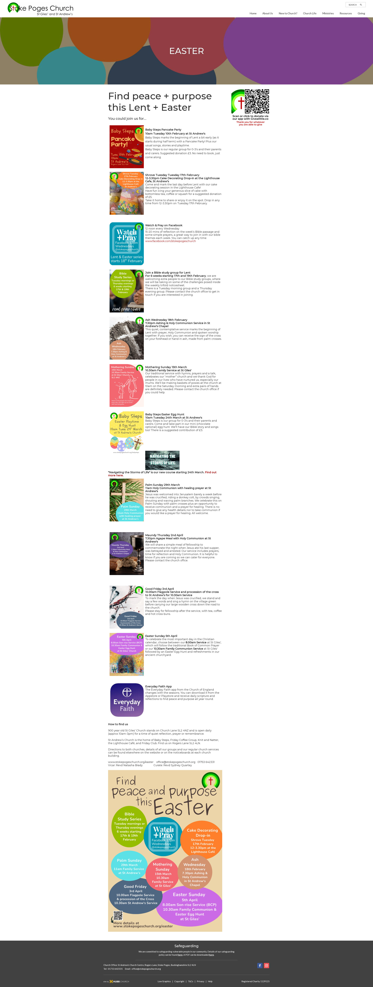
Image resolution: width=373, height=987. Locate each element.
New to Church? (288, 13)
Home (253, 13)
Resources (346, 13)
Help (210, 981)
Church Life (309, 13)
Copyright (179, 981)
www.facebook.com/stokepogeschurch (170, 241)
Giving (361, 13)
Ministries (328, 13)
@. (146, 968)
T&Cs (190, 981)
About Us (267, 13)
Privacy (200, 981)
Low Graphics (164, 981)
